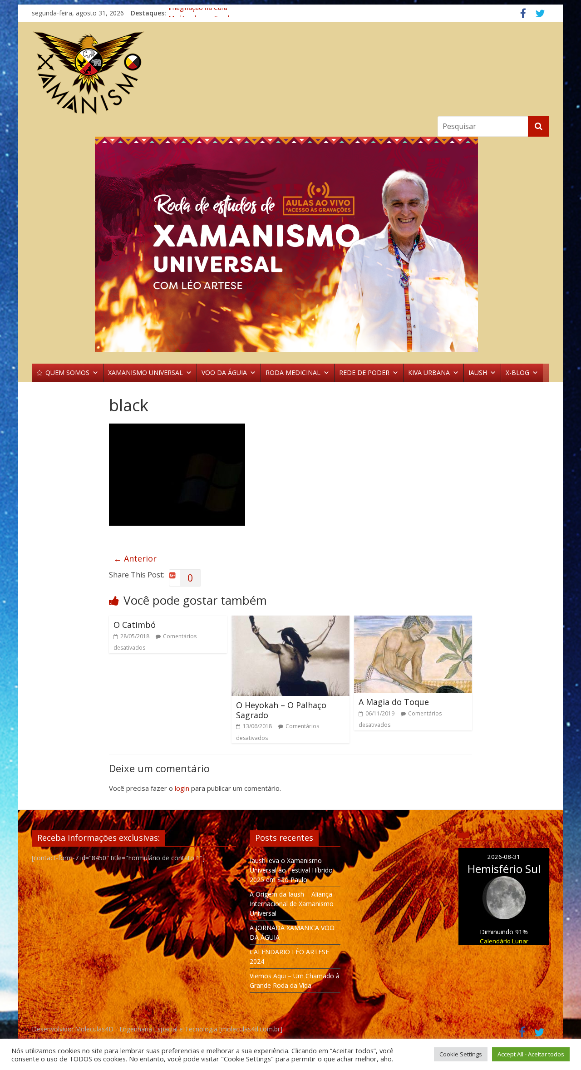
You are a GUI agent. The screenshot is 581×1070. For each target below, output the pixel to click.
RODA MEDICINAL (293, 372)
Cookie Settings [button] (460, 1054)
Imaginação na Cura (197, 13)
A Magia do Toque (394, 701)
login (182, 788)
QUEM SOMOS (67, 372)
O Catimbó (134, 624)
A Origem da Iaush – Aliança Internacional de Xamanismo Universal (292, 903)
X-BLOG (517, 372)
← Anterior (135, 558)
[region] (290, 244)
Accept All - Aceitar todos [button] (530, 1054)
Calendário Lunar (504, 941)
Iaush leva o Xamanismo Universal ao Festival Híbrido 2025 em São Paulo (291, 870)
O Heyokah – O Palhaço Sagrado (281, 710)
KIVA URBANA (429, 372)
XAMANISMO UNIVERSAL (145, 372)
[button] (290, 244)
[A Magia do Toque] (413, 621)
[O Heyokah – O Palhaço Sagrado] (290, 621)
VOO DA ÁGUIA (224, 372)
